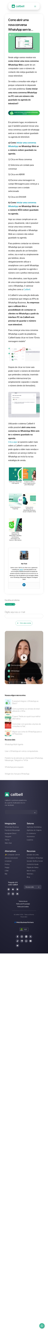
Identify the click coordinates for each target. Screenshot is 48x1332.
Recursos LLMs (30, 887)
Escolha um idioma (12, 600)
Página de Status (33, 867)
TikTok (7, 840)
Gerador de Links (33, 855)
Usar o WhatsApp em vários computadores (21, 751)
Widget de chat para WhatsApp (17, 774)
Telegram (8, 836)
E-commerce (31, 833)
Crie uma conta (25, 623)
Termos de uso (23, 901)
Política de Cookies (23, 906)
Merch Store (31, 871)
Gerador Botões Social (35, 861)
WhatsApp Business (12, 827)
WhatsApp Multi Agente (14, 744)
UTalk (7, 871)
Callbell (27, 289)
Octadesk (8, 861)
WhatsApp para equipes (14, 767)
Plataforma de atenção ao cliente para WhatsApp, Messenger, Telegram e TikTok (24, 759)
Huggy (7, 867)
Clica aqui (12, 442)
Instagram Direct (10, 833)
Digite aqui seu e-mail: (15, 612)
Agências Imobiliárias (34, 827)
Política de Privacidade (23, 904)
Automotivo (31, 836)
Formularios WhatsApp (35, 858)
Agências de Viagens (34, 830)
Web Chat (8, 843)
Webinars (30, 874)
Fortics (7, 864)
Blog (28, 877)
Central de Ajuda (32, 864)
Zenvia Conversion (11, 858)
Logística (30, 840)
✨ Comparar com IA (12, 855)
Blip (6, 874)
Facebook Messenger (12, 830)
